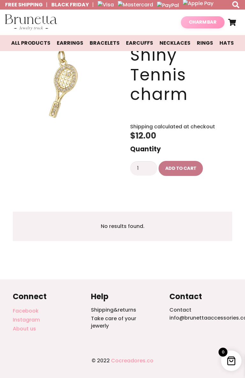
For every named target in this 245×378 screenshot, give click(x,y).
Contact (180, 310)
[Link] (31, 22)
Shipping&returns (113, 310)
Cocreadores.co (132, 360)
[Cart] (232, 22)
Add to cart (181, 168)
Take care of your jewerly (113, 322)
